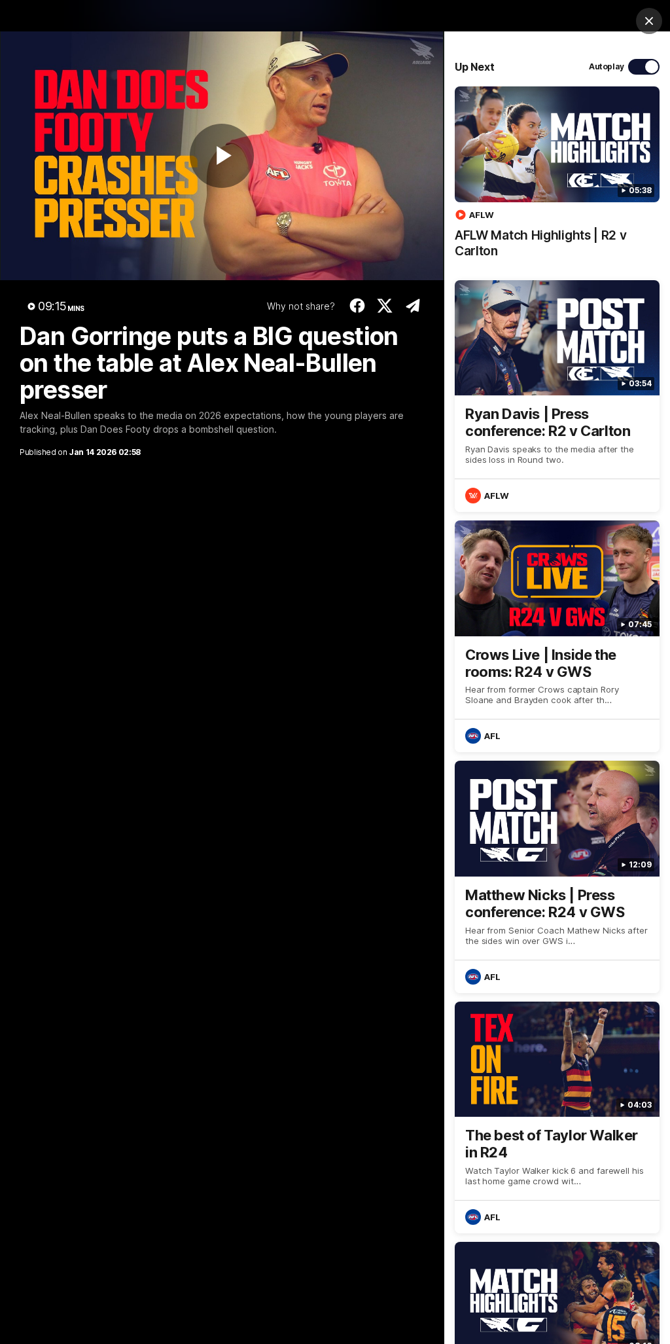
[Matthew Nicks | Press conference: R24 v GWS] (557, 876)
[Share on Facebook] (357, 305)
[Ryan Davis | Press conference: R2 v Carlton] (557, 396)
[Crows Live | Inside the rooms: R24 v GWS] (557, 636)
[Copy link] (412, 305)
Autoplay (606, 66)
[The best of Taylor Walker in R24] (557, 1117)
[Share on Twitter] (385, 305)
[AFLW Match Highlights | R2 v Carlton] (557, 179)
